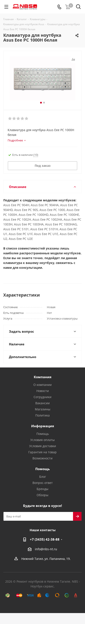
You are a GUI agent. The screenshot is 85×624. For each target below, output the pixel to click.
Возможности (42, 458)
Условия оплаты (42, 440)
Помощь (42, 434)
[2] (14, 118)
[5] (27, 118)
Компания (42, 377)
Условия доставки (42, 446)
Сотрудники (42, 397)
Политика (42, 415)
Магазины (42, 409)
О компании (42, 385)
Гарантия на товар (42, 452)
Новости (42, 391)
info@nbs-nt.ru (46, 549)
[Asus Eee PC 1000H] (42, 78)
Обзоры (42, 495)
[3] (18, 118)
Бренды (42, 489)
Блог (42, 477)
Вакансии (42, 403)
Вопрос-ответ (42, 483)
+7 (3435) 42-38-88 (45, 539)
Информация (42, 426)
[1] (10, 118)
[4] (22, 118)
